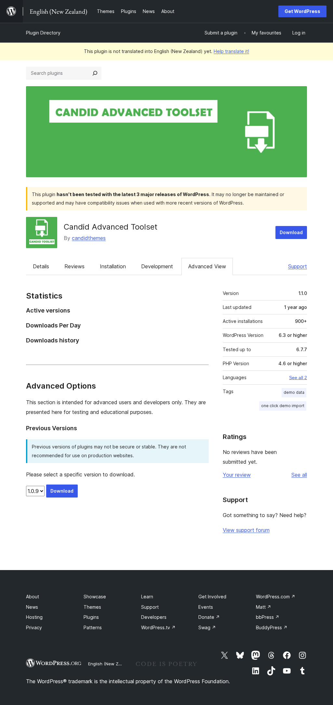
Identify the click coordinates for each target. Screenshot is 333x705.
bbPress (267, 617)
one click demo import (282, 405)
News (32, 607)
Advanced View (207, 266)
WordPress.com (275, 596)
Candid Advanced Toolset (110, 227)
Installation (113, 266)
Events (205, 607)
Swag (207, 627)
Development (157, 266)
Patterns (93, 627)
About (32, 596)
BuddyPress (271, 627)
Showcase (95, 596)
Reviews (74, 266)
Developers (153, 617)
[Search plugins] (94, 73)
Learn (147, 596)
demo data (294, 392)
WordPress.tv (158, 627)
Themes (92, 607)
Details (41, 266)
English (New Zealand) (111, 663)
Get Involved (212, 596)
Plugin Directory (43, 32)
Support (297, 266)
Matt (263, 607)
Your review (237, 475)
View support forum (246, 530)
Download (291, 232)
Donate (209, 617)
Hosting (34, 617)
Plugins (91, 617)
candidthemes (89, 238)
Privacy (34, 627)
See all (299, 475)
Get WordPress (302, 11)
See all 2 (298, 377)
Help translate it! (231, 51)
